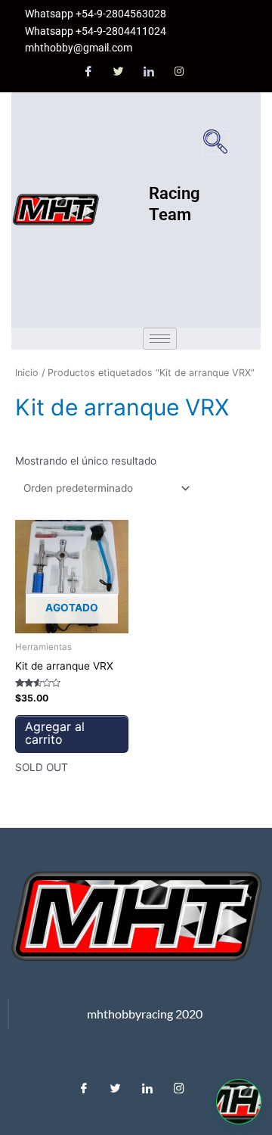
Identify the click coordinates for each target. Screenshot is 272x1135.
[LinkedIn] (149, 72)
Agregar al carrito (55, 733)
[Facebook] (88, 72)
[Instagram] (179, 72)
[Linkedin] (147, 1084)
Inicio (27, 372)
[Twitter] (118, 72)
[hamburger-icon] (160, 339)
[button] (215, 142)
